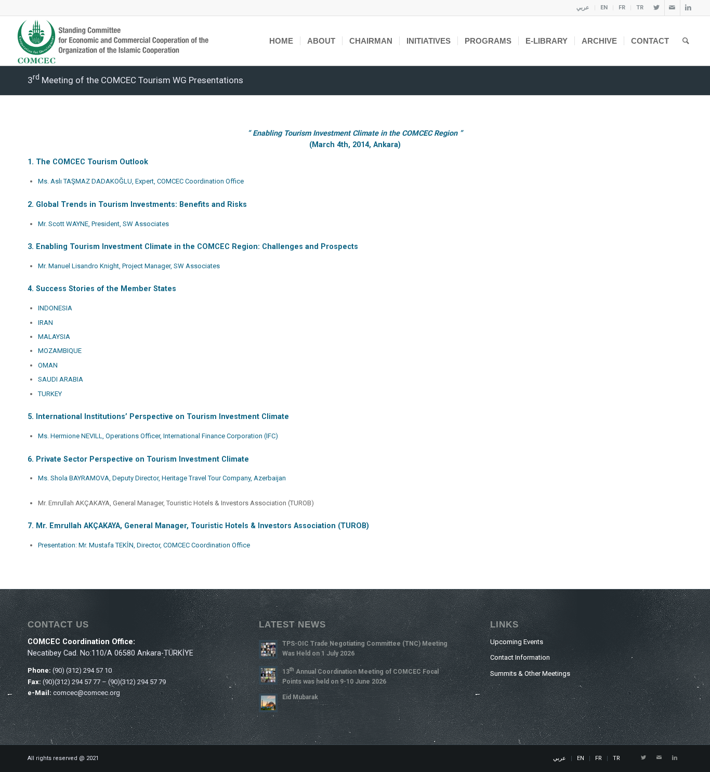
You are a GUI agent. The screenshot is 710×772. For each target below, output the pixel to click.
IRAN (45, 322)
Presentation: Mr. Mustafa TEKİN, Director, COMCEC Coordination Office (144, 545)
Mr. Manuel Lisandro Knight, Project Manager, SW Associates (129, 266)
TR (639, 7)
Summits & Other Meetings (530, 673)
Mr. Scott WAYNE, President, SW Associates (103, 224)
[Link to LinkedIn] (688, 8)
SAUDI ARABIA (60, 379)
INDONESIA (55, 308)
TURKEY (50, 394)
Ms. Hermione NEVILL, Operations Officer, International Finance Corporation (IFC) (158, 436)
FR (622, 7)
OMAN (48, 365)
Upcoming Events (516, 642)
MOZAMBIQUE (60, 351)
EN (604, 7)
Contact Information (520, 657)
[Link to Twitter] (656, 8)
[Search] (686, 41)
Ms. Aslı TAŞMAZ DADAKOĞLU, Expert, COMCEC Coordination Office (141, 181)
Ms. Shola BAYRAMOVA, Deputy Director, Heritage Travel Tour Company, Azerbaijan (162, 478)
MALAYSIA (54, 337)
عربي (582, 7)
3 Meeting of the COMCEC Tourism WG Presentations (135, 80)
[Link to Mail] (672, 8)
